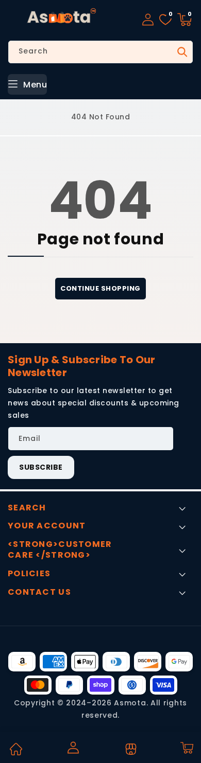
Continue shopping (100, 288)
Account (72, 747)
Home (15, 749)
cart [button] (186, 747)
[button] (184, 19)
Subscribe (41, 467)
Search (181, 52)
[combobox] (100, 52)
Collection (129, 749)
